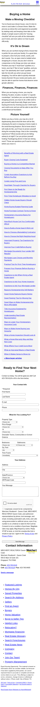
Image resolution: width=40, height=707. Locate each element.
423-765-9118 (12, 565)
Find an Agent (12, 606)
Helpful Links (11, 623)
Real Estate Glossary (15, 636)
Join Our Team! (12, 657)
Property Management (16, 661)
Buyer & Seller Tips (14, 619)
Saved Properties (13, 593)
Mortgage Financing (15, 632)
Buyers (8, 610)
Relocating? (11, 627)
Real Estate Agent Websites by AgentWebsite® (16, 689)
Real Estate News (13, 644)
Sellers (8, 602)
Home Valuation (12, 614)
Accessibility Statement (11, 684)
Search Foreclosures (15, 640)
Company (9, 649)
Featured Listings (13, 584)
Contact (9, 653)
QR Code (3, 682)
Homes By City (12, 589)
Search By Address (14, 597)
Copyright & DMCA (21, 682)
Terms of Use (11, 682)
